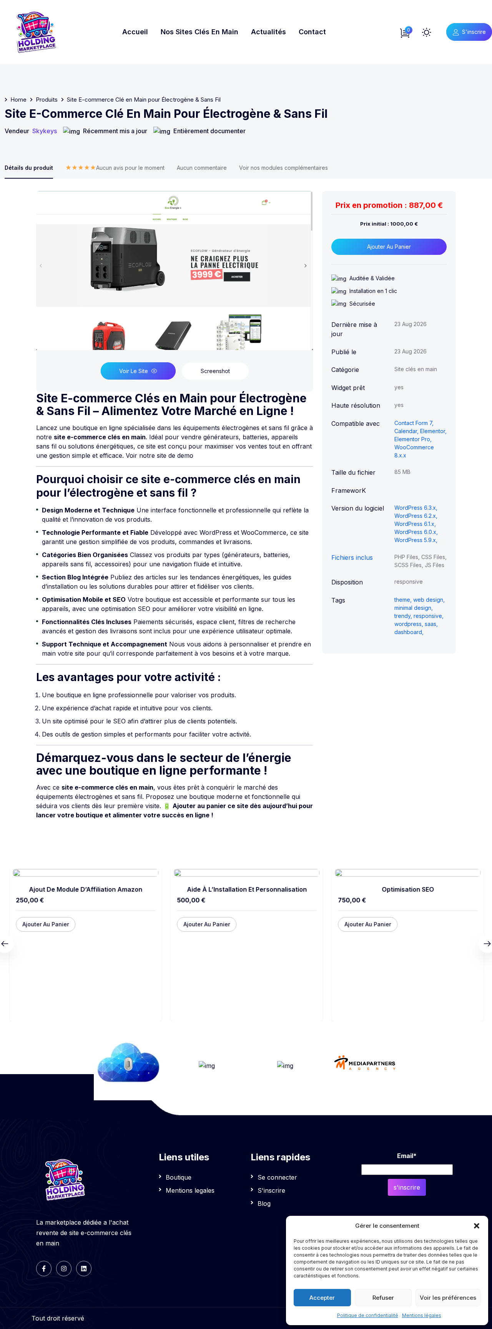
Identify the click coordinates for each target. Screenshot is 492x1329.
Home (18, 99)
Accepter (322, 1297)
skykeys (44, 131)
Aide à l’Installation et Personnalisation (246, 889)
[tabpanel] (174, 505)
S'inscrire (474, 31)
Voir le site (133, 371)
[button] (476, 1226)
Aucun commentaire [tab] (202, 167)
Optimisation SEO (407, 889)
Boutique (178, 1177)
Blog (264, 1203)
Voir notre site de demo (159, 455)
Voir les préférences (448, 1297)
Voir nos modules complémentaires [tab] (283, 167)
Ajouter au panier (389, 246)
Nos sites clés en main (199, 32)
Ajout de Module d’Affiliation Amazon (85, 889)
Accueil (135, 32)
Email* (407, 1156)
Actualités (268, 32)
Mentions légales (421, 1315)
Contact (312, 32)
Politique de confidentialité (367, 1315)
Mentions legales (190, 1190)
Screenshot (215, 371)
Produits (47, 99)
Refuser (383, 1297)
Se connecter (277, 1177)
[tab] (115, 171)
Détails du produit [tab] (29, 167)
